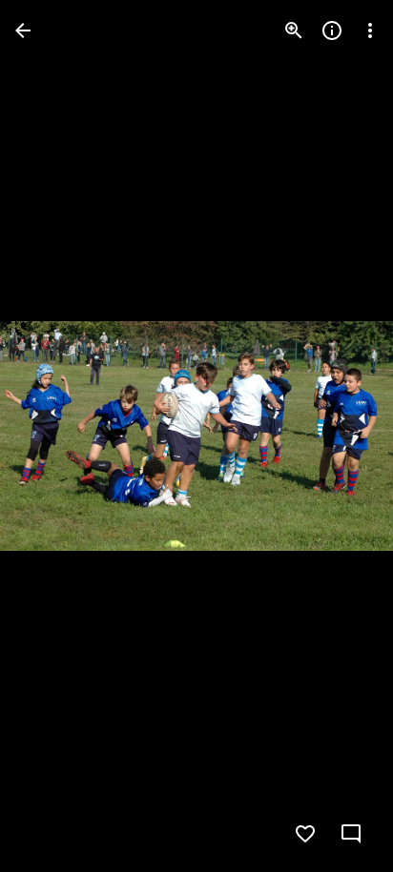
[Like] (305, 833)
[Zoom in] (294, 30)
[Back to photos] (23, 30)
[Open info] (332, 30)
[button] (53, 436)
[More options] (370, 30)
